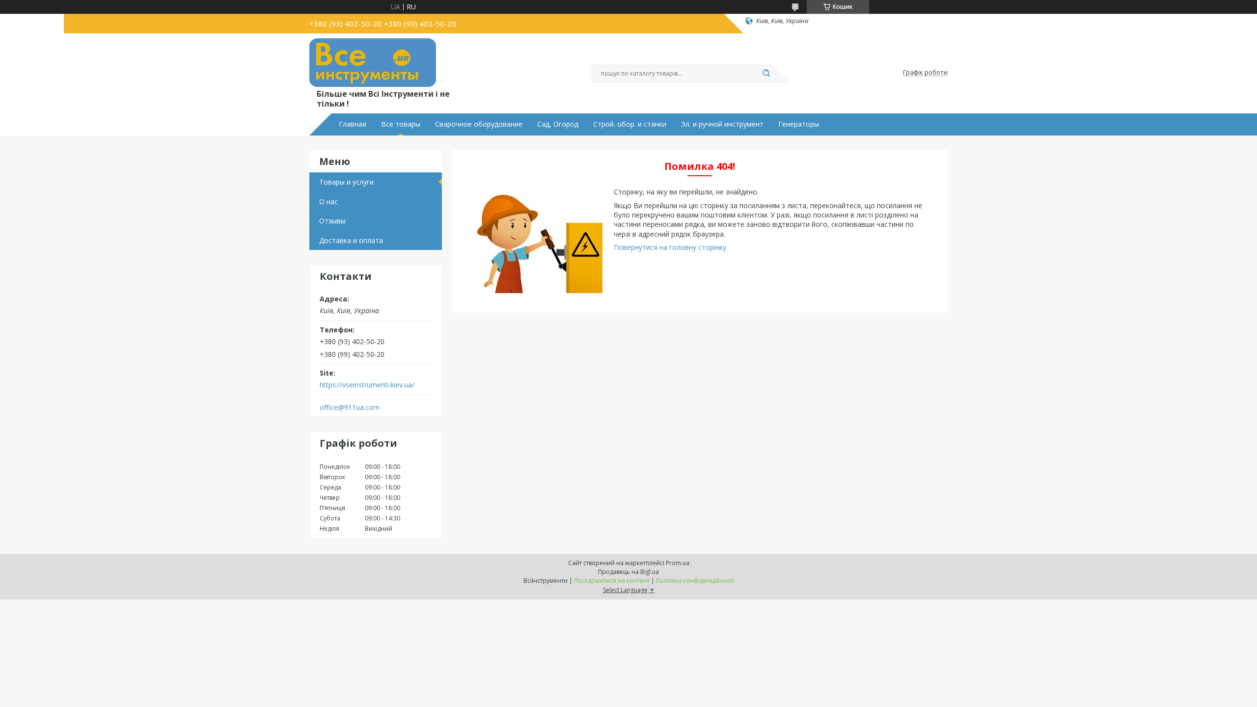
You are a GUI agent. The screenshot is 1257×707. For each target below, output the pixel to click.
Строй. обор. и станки (629, 124)
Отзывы (332, 220)
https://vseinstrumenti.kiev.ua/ (367, 385)
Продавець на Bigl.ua (628, 572)
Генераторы (798, 124)
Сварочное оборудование (478, 124)
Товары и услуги (346, 182)
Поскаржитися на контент (612, 580)
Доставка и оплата (351, 240)
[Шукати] (766, 73)
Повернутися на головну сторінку (670, 247)
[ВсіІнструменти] (372, 62)
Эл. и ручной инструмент (722, 124)
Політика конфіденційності (695, 580)
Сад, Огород (557, 124)
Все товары (400, 124)
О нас (328, 201)
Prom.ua (677, 563)
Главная (352, 124)
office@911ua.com (350, 407)
